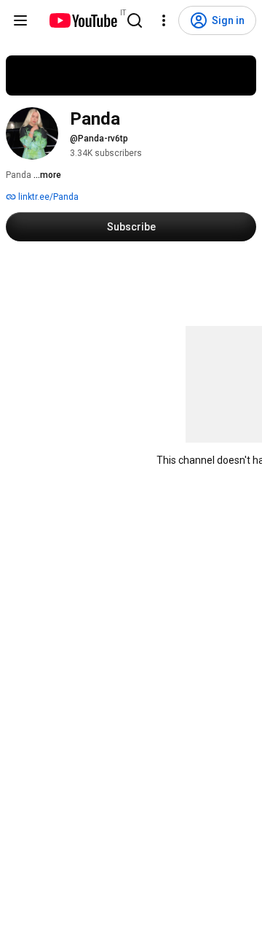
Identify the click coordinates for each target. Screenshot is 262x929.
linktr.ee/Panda (47, 197)
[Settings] (163, 20)
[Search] (134, 20)
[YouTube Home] (82, 20)
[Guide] (20, 20)
